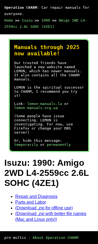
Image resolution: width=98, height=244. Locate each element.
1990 (45, 20)
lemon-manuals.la (44, 104)
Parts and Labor (30, 202)
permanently (59, 145)
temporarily (26, 145)
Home (8, 20)
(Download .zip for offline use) (44, 208)
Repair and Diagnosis (36, 196)
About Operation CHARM (55, 238)
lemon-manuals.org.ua (36, 108)
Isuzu (27, 20)
